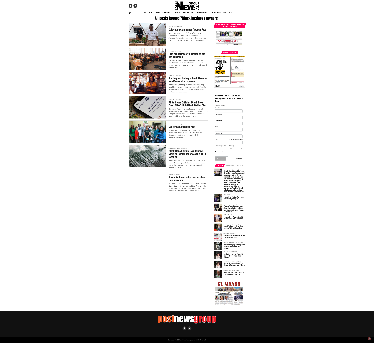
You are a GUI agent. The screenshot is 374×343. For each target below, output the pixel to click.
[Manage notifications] (369, 338)
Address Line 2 (219, 133)
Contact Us (226, 13)
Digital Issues (216, 13)
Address (217, 127)
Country (231, 145)
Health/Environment (203, 13)
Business (177, 13)
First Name (218, 114)
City (216, 139)
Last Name (218, 120)
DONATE (151, 13)
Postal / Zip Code (220, 145)
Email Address (220, 108)
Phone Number (219, 152)
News (157, 13)
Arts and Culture (188, 13)
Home (144, 13)
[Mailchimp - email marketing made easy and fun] (239, 158)
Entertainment (166, 13)
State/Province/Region (235, 139)
